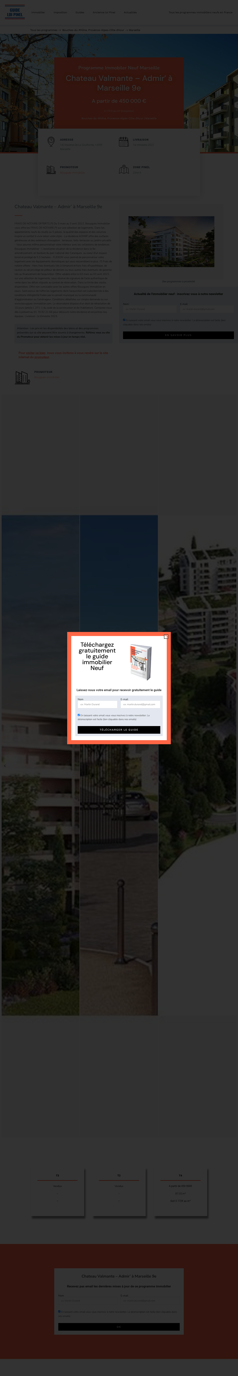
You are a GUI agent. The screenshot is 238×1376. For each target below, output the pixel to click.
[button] (166, 636)
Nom (80, 699)
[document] (119, 688)
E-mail (124, 699)
